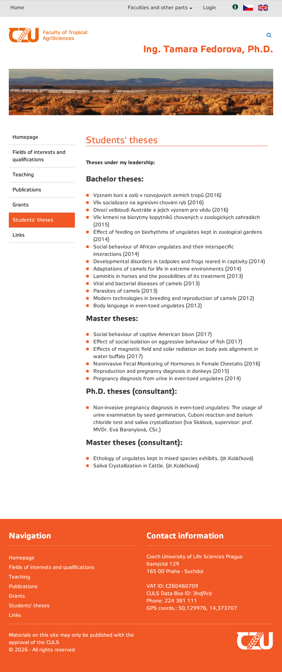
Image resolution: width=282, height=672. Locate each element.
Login (209, 7)
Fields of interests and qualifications (38, 155)
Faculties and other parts (158, 7)
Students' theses (32, 220)
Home (17, 7)
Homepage (25, 137)
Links (18, 235)
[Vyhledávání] (269, 35)
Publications (26, 189)
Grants (20, 205)
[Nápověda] (235, 7)
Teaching (23, 174)
